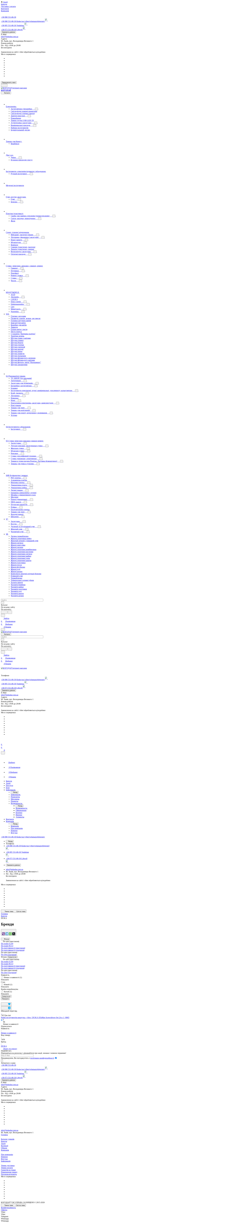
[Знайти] (10, 612)
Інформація (5, 1161)
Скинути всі (12, 957)
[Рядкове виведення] (5, 1001)
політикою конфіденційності (42, 1058)
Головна (4, 1135)
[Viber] (3, 933)
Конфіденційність (8, 1208)
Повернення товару (9, 1172)
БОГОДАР (6, 90)
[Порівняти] (6, 1008)
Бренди (4, 1141)
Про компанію (7, 1154)
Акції (3, 1143)
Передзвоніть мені (9, 82)
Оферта (4, 1210)
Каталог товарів (7, 1139)
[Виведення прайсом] (7, 1001)
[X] (13, 933)
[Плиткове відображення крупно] (1, 1001)
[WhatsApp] (10, 933)
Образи (4, 1148)
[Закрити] (3, 752)
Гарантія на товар (8, 1170)
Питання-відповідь (9, 1174)
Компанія (5, 1150)
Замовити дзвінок (8, 32)
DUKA (4, 1046)
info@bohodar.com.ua (9, 37)
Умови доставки (8, 1165)
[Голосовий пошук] (4, 612)
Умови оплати (7, 1168)
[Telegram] (6, 933)
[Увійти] (2, 742)
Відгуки (4, 1159)
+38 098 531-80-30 (8, 17)
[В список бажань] (6, 1004)
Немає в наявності (8, 1033)
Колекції (4, 1146)
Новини (4, 1157)
